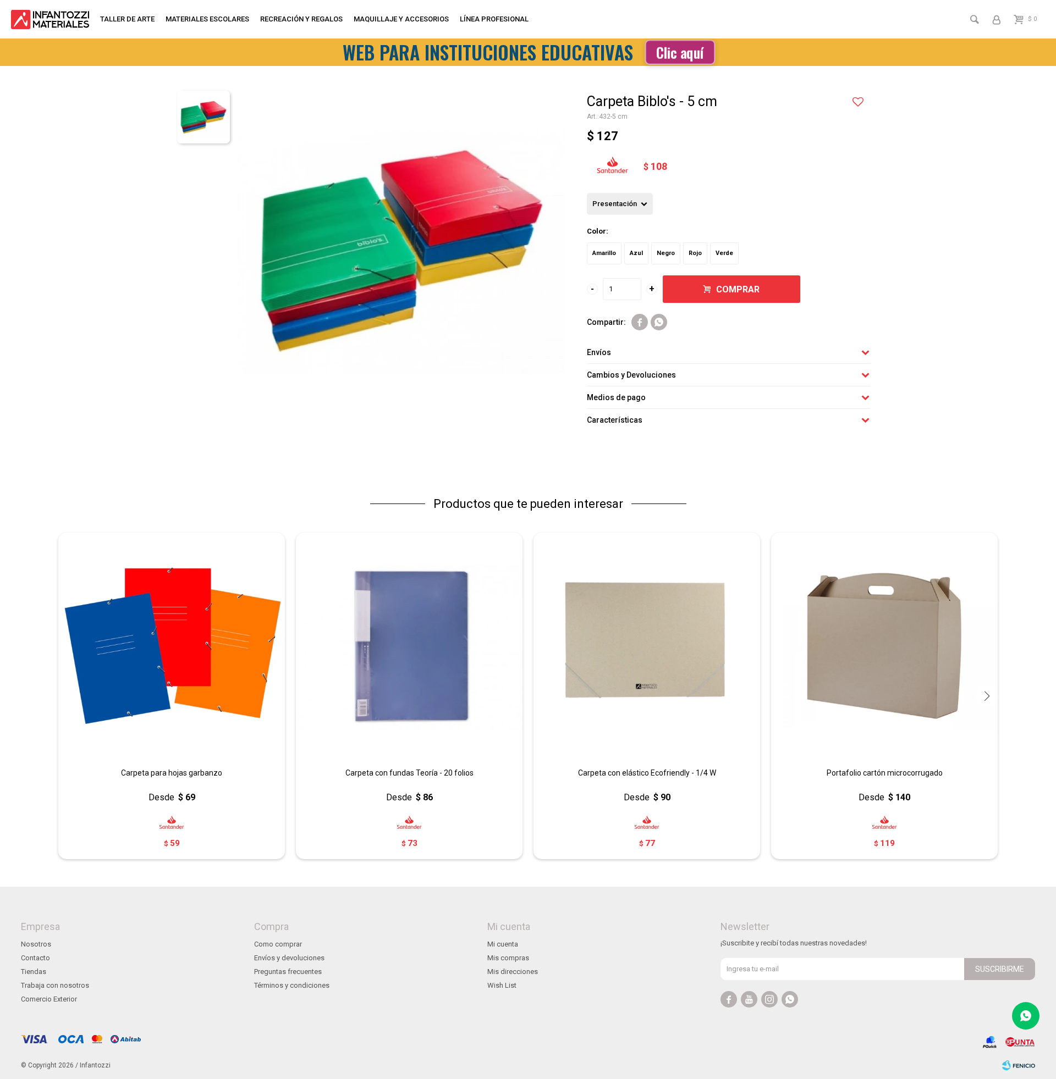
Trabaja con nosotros (55, 985)
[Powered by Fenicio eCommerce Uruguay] (1018, 1065)
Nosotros (36, 944)
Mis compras (508, 958)
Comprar (738, 289)
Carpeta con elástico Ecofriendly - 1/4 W (647, 772)
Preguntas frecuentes (288, 971)
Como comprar (278, 944)
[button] (987, 696)
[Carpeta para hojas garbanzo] (171, 646)
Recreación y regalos (301, 19)
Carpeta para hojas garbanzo (171, 772)
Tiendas (33, 971)
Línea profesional (494, 19)
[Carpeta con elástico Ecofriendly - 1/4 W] (647, 646)
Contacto (35, 958)
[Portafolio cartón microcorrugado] (884, 646)
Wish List (501, 985)
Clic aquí (680, 52)
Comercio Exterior (49, 999)
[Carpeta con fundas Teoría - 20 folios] (409, 646)
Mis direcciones (512, 971)
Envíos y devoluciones (289, 958)
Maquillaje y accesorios (401, 19)
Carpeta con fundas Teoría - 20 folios (409, 772)
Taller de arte (127, 19)
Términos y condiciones (291, 985)
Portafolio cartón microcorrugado (885, 772)
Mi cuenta (502, 944)
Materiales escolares (207, 19)
